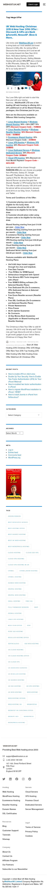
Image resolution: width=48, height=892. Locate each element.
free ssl (29, 601)
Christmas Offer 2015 (26, 348)
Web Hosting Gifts (13, 354)
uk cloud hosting (15, 650)
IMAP (36, 607)
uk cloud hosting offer (18, 656)
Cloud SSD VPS (32, 552)
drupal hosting (15, 589)
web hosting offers (16, 698)
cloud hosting (14, 552)
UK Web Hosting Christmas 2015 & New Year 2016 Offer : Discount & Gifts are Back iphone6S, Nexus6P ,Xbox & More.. (22, 32)
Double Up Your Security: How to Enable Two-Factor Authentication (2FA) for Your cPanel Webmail (24, 379)
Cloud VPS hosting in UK (18, 565)
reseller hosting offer (18, 637)
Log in (10, 449)
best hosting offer (16, 528)
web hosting (32, 692)
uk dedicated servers (17, 668)
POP (28, 625)
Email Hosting (14, 601)
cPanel (11, 571)
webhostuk (32, 704)
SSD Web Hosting (31, 643)
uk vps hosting (32, 686)
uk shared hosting (16, 680)
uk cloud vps (14, 662)
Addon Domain (14, 516)
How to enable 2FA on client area (21, 374)
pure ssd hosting (15, 631)
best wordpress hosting (18, 546)
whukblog (12, 341)
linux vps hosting (16, 619)
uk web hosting (15, 692)
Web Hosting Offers (19, 345)
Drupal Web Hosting (17, 595)
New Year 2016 (17, 351)
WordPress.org (14, 457)
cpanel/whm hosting (29, 571)
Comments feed (14, 455)
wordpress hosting (16, 722)
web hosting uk (15, 704)
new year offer (15, 625)
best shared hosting (17, 534)
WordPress (29, 716)
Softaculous (13, 643)
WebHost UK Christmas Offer (23, 357)
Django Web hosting (17, 583)
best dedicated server (18, 522)
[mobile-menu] (44, 4)
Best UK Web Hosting (17, 540)
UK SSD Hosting (14, 686)
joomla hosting (15, 613)
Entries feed (13, 452)
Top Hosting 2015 (31, 351)
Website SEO (13, 716)
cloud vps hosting (16, 559)
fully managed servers (18, 607)
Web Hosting (31, 341)
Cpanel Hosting (15, 577)
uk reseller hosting (17, 674)
